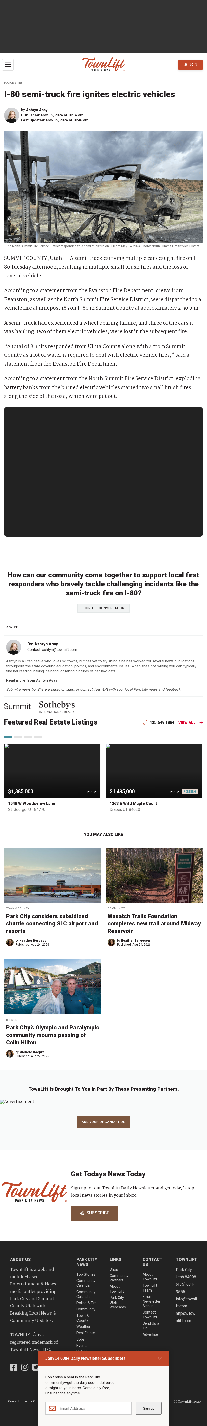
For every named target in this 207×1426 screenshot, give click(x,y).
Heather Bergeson (33, 940)
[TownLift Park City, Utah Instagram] (24, 1368)
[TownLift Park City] (103, 64)
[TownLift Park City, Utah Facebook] (13, 1368)
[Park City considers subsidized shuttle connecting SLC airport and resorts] (52, 875)
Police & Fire (13, 82)
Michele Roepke (32, 1052)
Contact (13, 1401)
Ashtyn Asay (36, 110)
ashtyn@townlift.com (59, 650)
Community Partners (119, 1278)
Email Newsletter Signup (151, 1301)
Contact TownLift (150, 1314)
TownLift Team (150, 1288)
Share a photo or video (55, 689)
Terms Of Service (35, 1401)
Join (192, 64)
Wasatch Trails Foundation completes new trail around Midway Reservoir (154, 923)
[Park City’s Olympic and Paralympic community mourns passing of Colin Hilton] (52, 986)
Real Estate (85, 1333)
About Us (20, 1259)
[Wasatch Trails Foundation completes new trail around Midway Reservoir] (154, 875)
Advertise (150, 1334)
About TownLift (117, 1289)
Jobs (80, 1339)
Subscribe (96, 1212)
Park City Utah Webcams (118, 1302)
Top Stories (85, 1274)
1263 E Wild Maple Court (133, 803)
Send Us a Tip (151, 1325)
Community (116, 908)
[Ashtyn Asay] (12, 115)
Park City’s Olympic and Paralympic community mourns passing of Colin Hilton (52, 1034)
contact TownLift (94, 689)
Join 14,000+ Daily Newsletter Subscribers (85, 1358)
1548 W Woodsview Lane (31, 803)
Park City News (86, 1262)
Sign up (148, 1408)
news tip (28, 689)
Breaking (12, 1020)
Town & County (17, 908)
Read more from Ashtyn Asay (31, 680)
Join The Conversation (103, 608)
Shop (114, 1269)
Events (81, 1346)
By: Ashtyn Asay (42, 644)
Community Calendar (85, 1283)
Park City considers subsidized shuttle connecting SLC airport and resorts (52, 923)
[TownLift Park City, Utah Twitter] (35, 1368)
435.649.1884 (161, 722)
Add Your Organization (104, 1122)
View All (187, 723)
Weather (83, 1327)
